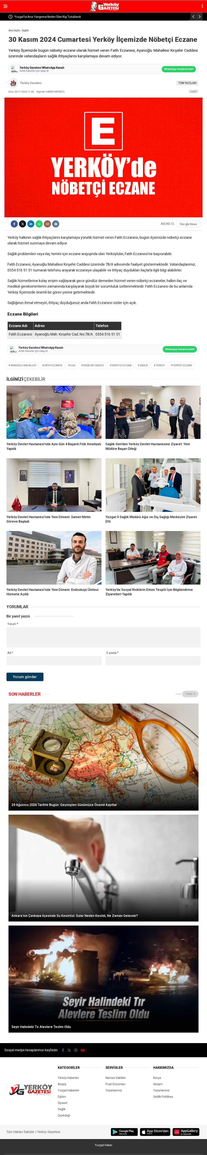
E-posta (112, 652)
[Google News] (188, 224)
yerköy (160, 365)
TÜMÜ (189, 694)
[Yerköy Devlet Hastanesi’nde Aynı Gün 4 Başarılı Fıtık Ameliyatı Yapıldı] (53, 412)
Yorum (12, 624)
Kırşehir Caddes (93, 365)
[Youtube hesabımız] (83, 1050)
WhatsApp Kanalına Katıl (178, 68)
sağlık (144, 365)
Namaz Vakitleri (116, 1077)
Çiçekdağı (64, 1115)
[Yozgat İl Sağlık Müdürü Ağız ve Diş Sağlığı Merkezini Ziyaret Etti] (153, 485)
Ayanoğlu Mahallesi (23, 365)
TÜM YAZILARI (187, 83)
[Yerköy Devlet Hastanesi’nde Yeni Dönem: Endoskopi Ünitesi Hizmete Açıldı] (53, 557)
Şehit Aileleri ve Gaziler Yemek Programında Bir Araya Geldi (52, 16)
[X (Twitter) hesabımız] (69, 1050)
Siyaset (62, 1103)
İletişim (158, 1084)
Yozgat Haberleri (68, 1090)
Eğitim (62, 1096)
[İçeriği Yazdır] (55, 223)
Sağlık (193, 91)
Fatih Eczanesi (53, 365)
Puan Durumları (115, 1084)
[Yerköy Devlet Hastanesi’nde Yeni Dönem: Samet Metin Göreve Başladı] (53, 485)
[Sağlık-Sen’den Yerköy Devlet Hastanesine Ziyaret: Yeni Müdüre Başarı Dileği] (153, 412)
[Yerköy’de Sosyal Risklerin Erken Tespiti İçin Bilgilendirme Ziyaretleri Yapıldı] (153, 557)
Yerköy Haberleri (68, 1077)
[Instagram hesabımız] (75, 1050)
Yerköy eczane (182, 365)
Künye (157, 1077)
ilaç (72, 365)
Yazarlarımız (114, 1090)
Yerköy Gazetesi (31, 83)
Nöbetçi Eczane (122, 365)
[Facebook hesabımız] (63, 1050)
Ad (10, 652)
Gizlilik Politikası (163, 1096)
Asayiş (62, 1084)
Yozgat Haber (103, 1145)
